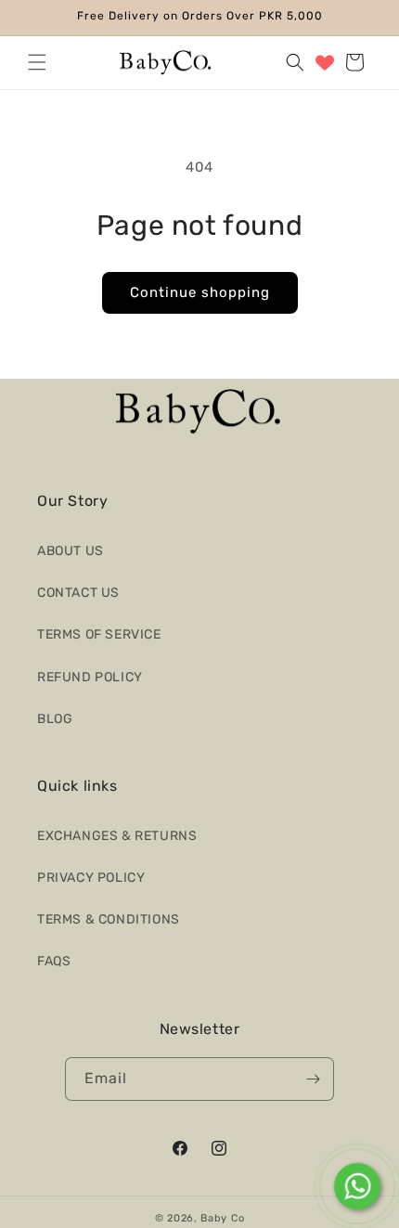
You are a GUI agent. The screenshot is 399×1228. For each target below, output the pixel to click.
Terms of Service (99, 634)
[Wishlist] (324, 62)
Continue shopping (200, 292)
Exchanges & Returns (117, 836)
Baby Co (222, 1218)
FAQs (54, 961)
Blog (54, 719)
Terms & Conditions (108, 919)
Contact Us (78, 593)
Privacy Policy (91, 877)
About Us (70, 551)
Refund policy (90, 677)
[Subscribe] (312, 1079)
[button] (37, 62)
